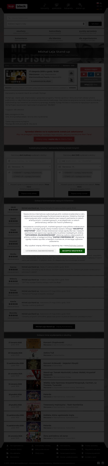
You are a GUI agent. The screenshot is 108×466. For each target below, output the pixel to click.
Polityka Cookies (76, 245)
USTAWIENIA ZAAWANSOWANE (40, 251)
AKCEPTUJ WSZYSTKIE (72, 251)
